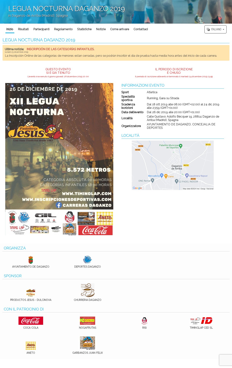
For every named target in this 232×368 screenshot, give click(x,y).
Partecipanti (41, 29)
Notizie (101, 29)
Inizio (9, 29)
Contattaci (141, 29)
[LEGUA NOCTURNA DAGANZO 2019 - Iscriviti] (59, 159)
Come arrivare (119, 29)
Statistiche (84, 29)
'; (62, 13)
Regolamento (63, 29)
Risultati (23, 29)
